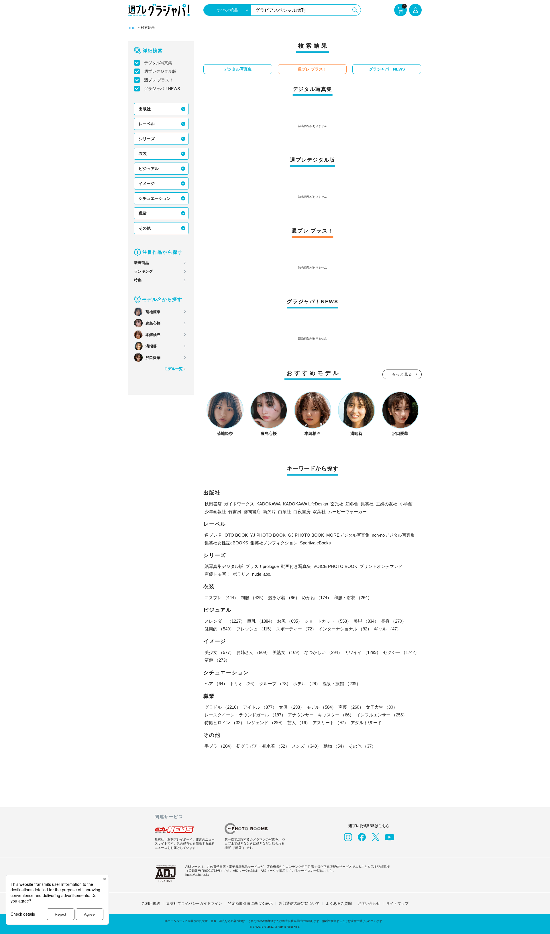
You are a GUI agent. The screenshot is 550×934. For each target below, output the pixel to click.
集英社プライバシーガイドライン (194, 903)
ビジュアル (149, 168)
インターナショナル (345, 628)
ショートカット (328, 621)
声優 (351, 707)
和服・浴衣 (353, 597)
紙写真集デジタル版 (224, 566)
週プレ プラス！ (158, 80)
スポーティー (296, 628)
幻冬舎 (351, 503)
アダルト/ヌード (366, 722)
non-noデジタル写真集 (393, 535)
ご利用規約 (151, 903)
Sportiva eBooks (315, 542)
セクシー (401, 652)
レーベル (147, 124)
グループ (275, 683)
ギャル (387, 628)
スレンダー (225, 621)
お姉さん (253, 652)
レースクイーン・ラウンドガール (245, 714)
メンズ (306, 746)
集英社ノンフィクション (274, 542)
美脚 (366, 621)
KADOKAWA (268, 503)
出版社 (145, 109)
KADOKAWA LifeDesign (305, 503)
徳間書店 (252, 511)
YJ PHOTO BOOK (268, 535)
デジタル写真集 (158, 62)
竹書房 (234, 511)
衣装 (143, 153)
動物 (334, 746)
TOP (131, 28)
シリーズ (147, 138)
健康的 (219, 628)
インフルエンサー (381, 714)
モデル (321, 707)
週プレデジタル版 (160, 71)
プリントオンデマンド (381, 566)
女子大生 (381, 707)
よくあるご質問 (339, 903)
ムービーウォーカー (347, 511)
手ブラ (219, 746)
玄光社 (336, 503)
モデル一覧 (173, 369)
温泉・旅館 (342, 683)
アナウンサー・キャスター (321, 714)
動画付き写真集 (296, 566)
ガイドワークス (239, 503)
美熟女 (287, 652)
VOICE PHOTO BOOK (335, 566)
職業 (143, 213)
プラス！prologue (262, 566)
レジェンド (266, 722)
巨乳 (261, 621)
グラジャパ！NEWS (162, 88)
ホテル (306, 683)
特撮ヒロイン (225, 722)
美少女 (219, 652)
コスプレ (221, 597)
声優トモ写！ (217, 574)
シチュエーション (155, 198)
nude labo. (261, 574)
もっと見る (402, 374)
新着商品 (141, 263)
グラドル (223, 707)
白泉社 (284, 511)
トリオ (243, 683)
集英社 (367, 503)
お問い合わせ (369, 903)
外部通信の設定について (299, 903)
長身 (393, 621)
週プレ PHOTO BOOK (226, 535)
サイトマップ (397, 903)
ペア (216, 683)
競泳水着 (284, 597)
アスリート (330, 722)
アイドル (260, 707)
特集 (138, 280)
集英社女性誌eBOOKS (226, 542)
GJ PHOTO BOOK (306, 535)
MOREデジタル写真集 (348, 535)
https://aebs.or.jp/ (197, 874)
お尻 (289, 621)
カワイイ (363, 652)
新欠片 (269, 511)
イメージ (147, 183)
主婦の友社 (386, 503)
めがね (316, 597)
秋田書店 (213, 503)
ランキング (143, 271)
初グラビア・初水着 (262, 746)
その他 (145, 228)
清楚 (217, 660)
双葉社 (319, 511)
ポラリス (241, 574)
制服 (253, 597)
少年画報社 (215, 511)
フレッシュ (255, 628)
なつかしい (323, 652)
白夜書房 (302, 511)
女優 (291, 707)
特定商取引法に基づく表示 (250, 903)
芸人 (298, 722)
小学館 (406, 503)
